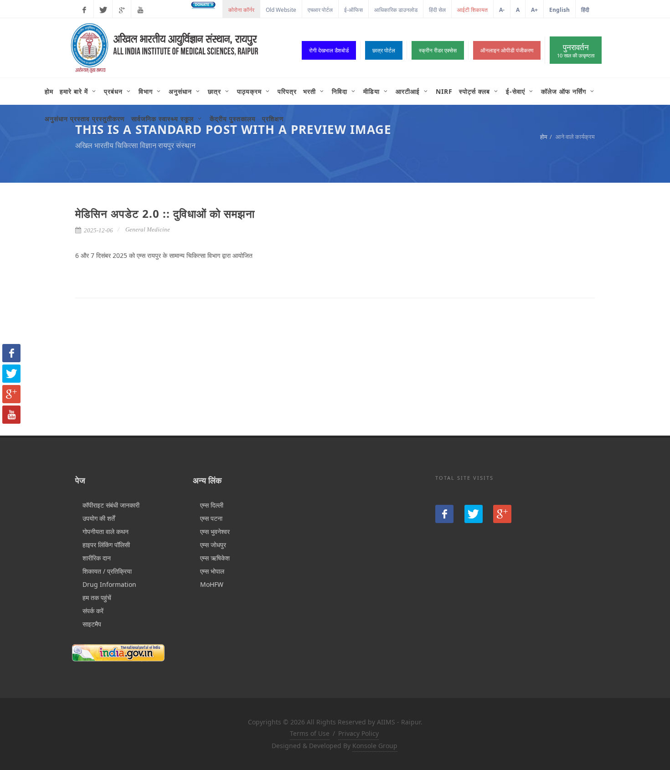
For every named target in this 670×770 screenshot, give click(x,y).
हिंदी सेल (437, 10)
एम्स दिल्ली (211, 505)
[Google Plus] (122, 10)
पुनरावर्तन (575, 50)
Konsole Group (374, 745)
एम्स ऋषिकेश (215, 558)
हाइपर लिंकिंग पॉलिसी (106, 544)
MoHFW (211, 584)
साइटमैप (91, 624)
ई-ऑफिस (353, 10)
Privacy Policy (358, 733)
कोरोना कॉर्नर (241, 10)
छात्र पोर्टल (383, 50)
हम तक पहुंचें (96, 597)
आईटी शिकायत (472, 10)
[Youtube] (140, 10)
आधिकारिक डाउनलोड (395, 10)
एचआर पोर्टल (320, 10)
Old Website (281, 10)
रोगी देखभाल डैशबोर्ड (329, 50)
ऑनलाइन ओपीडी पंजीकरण (506, 50)
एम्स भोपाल (212, 571)
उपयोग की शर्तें (98, 518)
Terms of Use (310, 733)
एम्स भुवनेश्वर (215, 531)
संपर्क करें (92, 610)
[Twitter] (103, 10)
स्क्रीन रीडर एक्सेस (438, 50)
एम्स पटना (211, 518)
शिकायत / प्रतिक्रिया (107, 571)
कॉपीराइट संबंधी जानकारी (110, 505)
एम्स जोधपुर (213, 544)
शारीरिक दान (96, 558)
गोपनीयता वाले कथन (105, 531)
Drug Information (109, 584)
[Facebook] (84, 10)
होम (543, 137)
